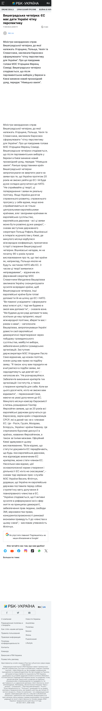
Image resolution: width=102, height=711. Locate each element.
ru (39, 607)
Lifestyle (29, 643)
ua (44, 607)
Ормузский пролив (26, 9)
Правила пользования (10, 633)
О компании (6, 619)
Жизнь (28, 635)
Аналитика (30, 623)
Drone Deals (8, 9)
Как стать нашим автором (12, 629)
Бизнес (29, 631)
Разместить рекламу (10, 659)
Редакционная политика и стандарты (12, 624)
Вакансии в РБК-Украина (11, 655)
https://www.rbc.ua (19, 670)
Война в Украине (47, 9)
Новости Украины (33, 619)
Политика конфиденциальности (10, 642)
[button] (3, 3)
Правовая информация (10, 637)
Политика (29, 627)
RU (48, 3)
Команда (5, 651)
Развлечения (31, 639)
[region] (25, 104)
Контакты (5, 647)
